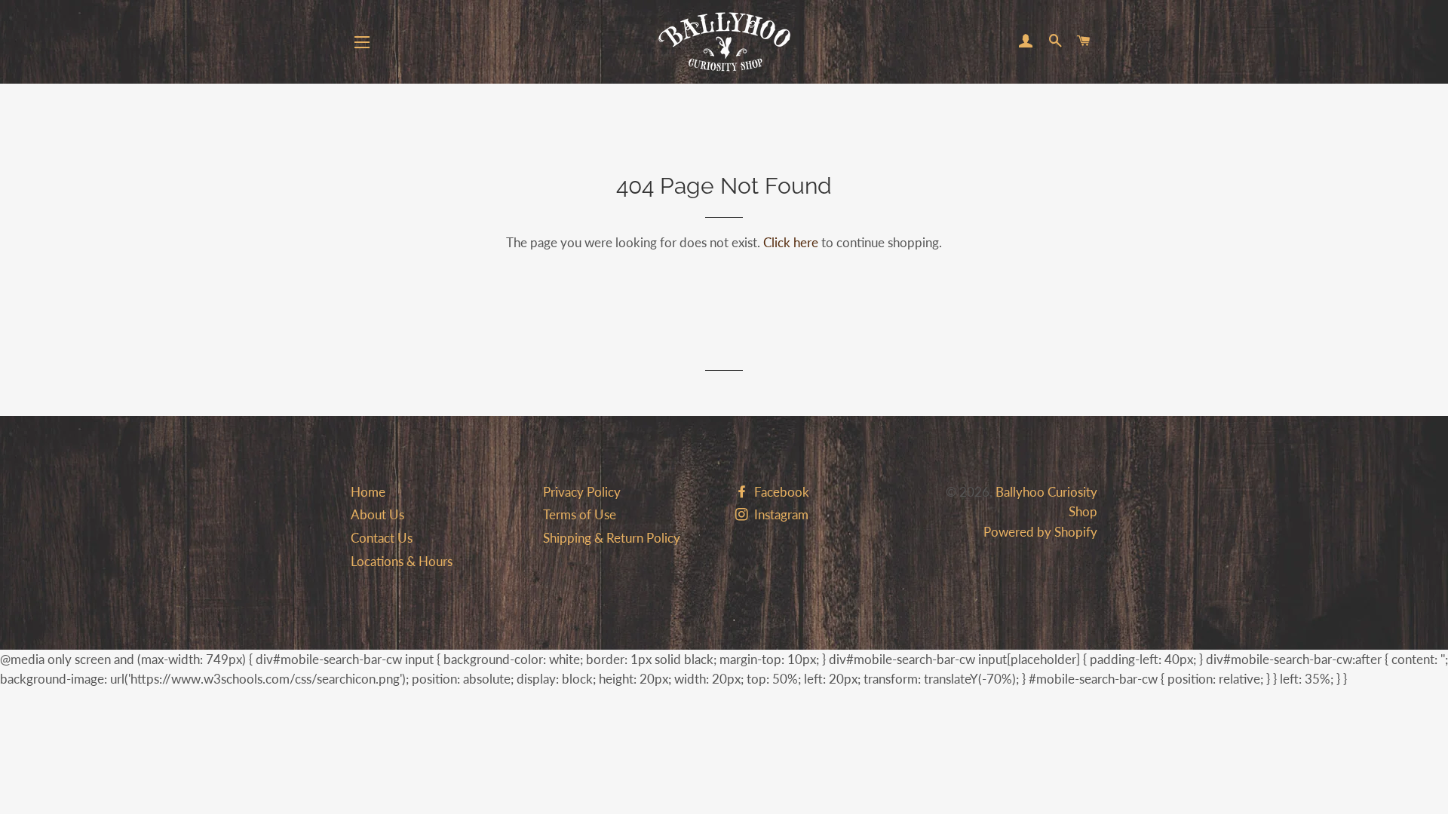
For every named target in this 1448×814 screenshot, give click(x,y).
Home (368, 492)
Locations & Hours (401, 561)
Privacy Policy (582, 492)
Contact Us (382, 538)
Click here (790, 242)
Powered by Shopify (1040, 532)
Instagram (779, 514)
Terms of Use (579, 514)
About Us (377, 514)
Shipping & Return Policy (611, 538)
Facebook (780, 492)
